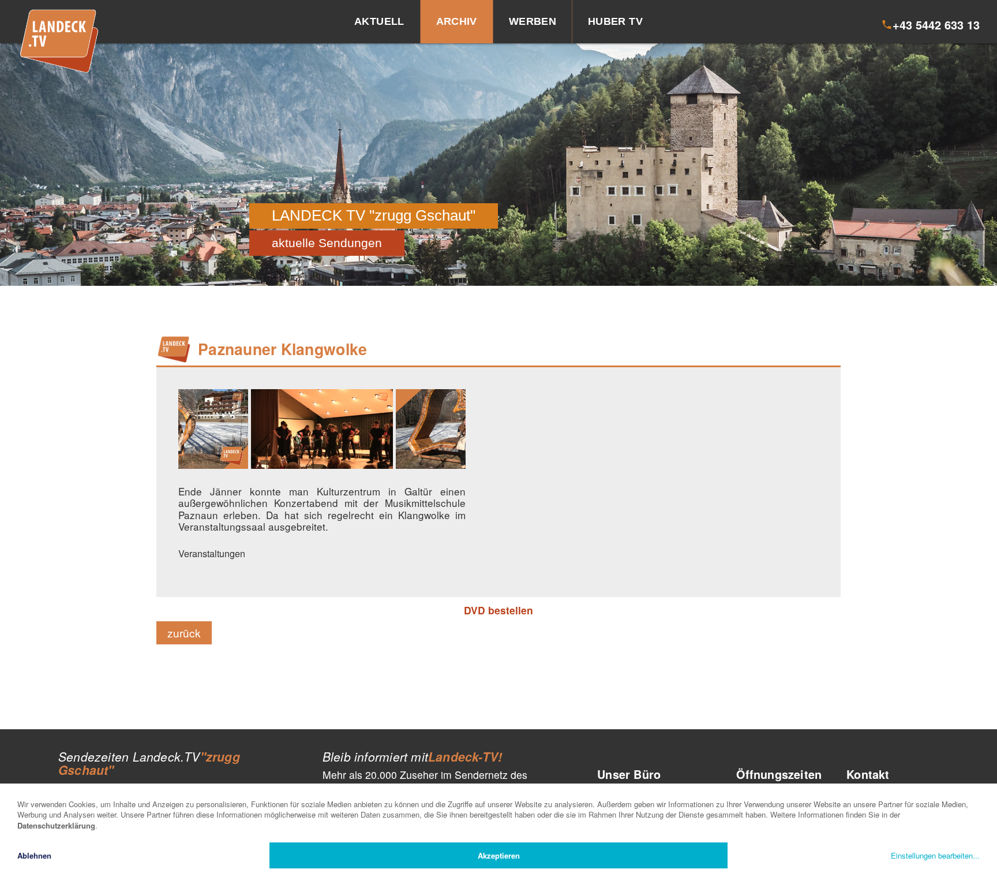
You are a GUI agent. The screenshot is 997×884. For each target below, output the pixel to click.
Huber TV (615, 21)
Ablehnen (34, 855)
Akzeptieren (499, 855)
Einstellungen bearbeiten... (935, 855)
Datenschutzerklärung (56, 825)
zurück (184, 632)
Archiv (456, 21)
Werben (532, 21)
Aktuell (379, 21)
